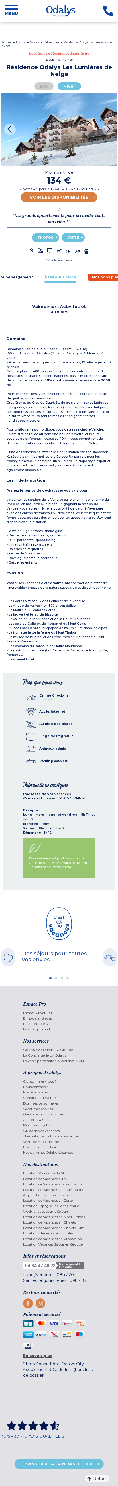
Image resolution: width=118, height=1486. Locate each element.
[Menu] (11, 11)
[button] (59, 260)
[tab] (60, 277)
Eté (44, 86)
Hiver (69, 86)
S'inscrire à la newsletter (59, 1464)
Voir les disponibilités (59, 197)
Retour (100, 1478)
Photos (45, 238)
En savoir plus (49, 699)
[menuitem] (59, 1013)
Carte (73, 238)
